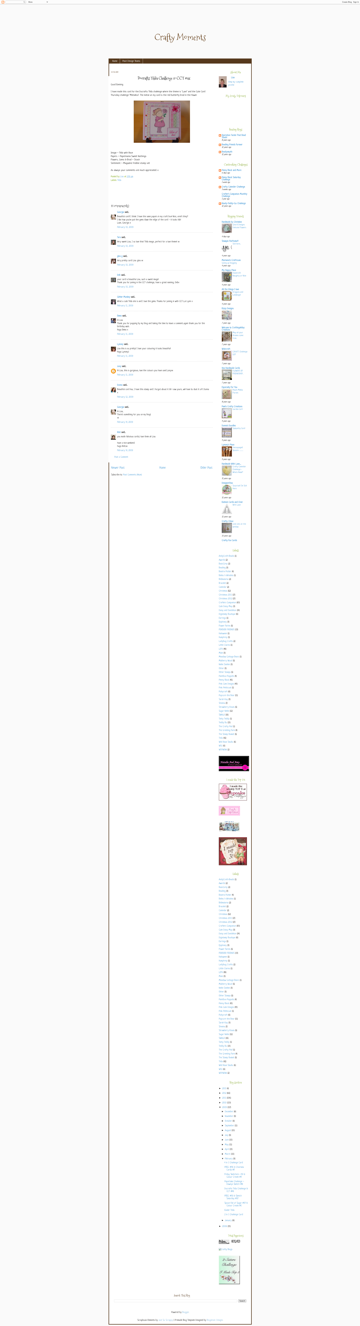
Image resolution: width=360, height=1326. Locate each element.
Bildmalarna (223, 579)
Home (114, 61)
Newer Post (118, 467)
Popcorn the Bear (226, 695)
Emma (119, 316)
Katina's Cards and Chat (232, 502)
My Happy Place (229, 270)
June (227, 1140)
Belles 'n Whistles (226, 575)
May (227, 1145)
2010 (224, 1103)
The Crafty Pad (225, 726)
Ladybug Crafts (226, 641)
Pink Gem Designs (226, 684)
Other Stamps (225, 672)
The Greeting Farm (227, 730)
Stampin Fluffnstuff (230, 241)
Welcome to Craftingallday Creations (233, 329)
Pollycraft (223, 692)
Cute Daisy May (225, 606)
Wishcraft (226, 349)
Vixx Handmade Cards (231, 368)
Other (221, 668)
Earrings (222, 618)
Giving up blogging (229, 263)
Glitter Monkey (123, 297)
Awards (222, 560)
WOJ (220, 746)
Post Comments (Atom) (132, 475)
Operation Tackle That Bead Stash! (234, 136)
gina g (119, 256)
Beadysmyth (227, 152)
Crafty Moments (180, 37)
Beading (222, 568)
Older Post (206, 467)
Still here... (237, 244)
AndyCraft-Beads (226, 556)
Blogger (185, 1312)
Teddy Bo (223, 723)
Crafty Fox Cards (229, 540)
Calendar (222, 587)
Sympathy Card (239, 428)
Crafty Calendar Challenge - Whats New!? (239, 469)
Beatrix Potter (225, 571)
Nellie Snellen (224, 664)
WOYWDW (223, 750)
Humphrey (223, 637)
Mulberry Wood (225, 661)
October (229, 1121)
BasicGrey (223, 564)
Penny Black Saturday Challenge (231, 178)
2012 (224, 1093)
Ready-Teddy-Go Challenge (234, 203)
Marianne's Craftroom (231, 260)
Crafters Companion (227, 603)
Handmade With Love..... (231, 464)
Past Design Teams (131, 61)
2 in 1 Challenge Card (233, 1214)
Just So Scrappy (165, 1320)
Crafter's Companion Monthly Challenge (234, 195)
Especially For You (229, 387)
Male (221, 653)
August (228, 1130)
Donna (119, 385)
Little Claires (224, 645)
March (228, 1154)
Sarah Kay (223, 699)
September (230, 1126)
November (229, 1116)
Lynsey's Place (228, 445)
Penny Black (224, 680)
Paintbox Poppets (226, 676)
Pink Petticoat (225, 688)
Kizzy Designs (228, 308)
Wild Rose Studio (226, 742)
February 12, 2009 (125, 397)
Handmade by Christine (232, 222)
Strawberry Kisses (227, 707)
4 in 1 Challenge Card (233, 1163)
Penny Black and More (231, 170)
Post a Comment (121, 457)
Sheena (222, 703)
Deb (119, 275)
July (227, 1135)
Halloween (223, 633)
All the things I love (230, 289)
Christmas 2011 (225, 595)
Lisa (122, 177)
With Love (237, 505)
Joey (119, 366)
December (229, 1112)
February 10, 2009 (125, 227)
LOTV (221, 649)
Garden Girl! (238, 409)
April (227, 1149)
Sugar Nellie (224, 711)
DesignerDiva (227, 483)
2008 (225, 1226)
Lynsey (120, 344)
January (228, 1220)
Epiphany (223, 622)
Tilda (119, 180)
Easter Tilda (229, 1210)
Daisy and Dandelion (227, 610)
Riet (119, 432)
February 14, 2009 (125, 422)
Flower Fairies (224, 626)
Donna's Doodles (229, 426)
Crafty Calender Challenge (233, 187)
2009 (225, 1107)
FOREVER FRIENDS (227, 630)
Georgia (120, 212)
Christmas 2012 (225, 599)
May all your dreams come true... (238, 335)
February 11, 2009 (125, 306)
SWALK (222, 715)
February (229, 1159)
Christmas (223, 591)
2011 (224, 1098)
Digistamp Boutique (227, 614)
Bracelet (222, 583)
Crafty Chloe (227, 521)
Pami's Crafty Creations (232, 406)
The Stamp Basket (226, 734)
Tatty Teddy (224, 719)
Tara (119, 237)
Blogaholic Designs (215, 1320)
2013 (224, 1088)
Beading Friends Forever (232, 145)
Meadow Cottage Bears (229, 657)
